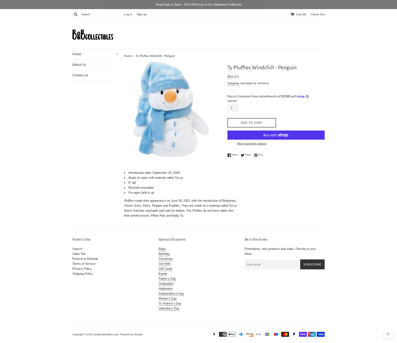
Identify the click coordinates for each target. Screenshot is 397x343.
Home (95, 54)
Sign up (142, 14)
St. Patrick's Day (170, 303)
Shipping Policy (82, 273)
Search (77, 249)
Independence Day (171, 293)
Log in (128, 14)
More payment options (252, 143)
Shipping (233, 83)
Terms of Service (83, 263)
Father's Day (167, 278)
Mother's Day (168, 298)
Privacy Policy (82, 268)
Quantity (232, 101)
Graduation (166, 283)
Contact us (80, 75)
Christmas (166, 258)
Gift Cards (165, 268)
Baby (162, 249)
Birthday (164, 253)
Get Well (164, 263)
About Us (79, 64)
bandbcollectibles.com (106, 334)
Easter (163, 273)
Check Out (318, 14)
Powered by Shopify (131, 334)
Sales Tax (79, 253)
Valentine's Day (169, 308)
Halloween (166, 288)
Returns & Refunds (85, 258)
